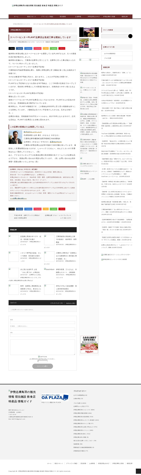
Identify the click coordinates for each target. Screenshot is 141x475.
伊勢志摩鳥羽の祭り (80, 434)
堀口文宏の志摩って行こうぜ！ (83, 440)
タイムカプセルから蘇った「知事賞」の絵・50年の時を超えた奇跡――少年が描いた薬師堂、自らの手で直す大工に (116, 93)
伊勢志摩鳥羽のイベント (81, 430)
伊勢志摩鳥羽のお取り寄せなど (23, 280)
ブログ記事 (107, 58)
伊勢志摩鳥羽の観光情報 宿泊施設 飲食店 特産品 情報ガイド (37, 471)
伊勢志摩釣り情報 (109, 16)
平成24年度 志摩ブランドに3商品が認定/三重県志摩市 (27, 216)
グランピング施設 (47, 16)
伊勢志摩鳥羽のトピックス (26, 42)
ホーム (16, 16)
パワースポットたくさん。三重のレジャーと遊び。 (88, 90)
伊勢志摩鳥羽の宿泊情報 (81, 416)
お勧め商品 (77, 398)
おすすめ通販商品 (109, 53)
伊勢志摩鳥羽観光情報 (81, 413)
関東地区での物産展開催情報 (83, 447)
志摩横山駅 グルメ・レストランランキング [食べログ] (58, 216)
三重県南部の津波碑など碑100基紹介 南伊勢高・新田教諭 (66, 239)
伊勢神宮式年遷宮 (79, 451)
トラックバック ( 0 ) (56, 303)
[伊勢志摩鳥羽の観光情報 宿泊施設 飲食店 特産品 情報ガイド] (37, 5)
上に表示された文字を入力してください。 (42, 359)
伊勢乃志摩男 (55, 42)
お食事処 (78, 16)
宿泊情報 (63, 16)
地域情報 (76, 444)
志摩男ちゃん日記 (35, 274)
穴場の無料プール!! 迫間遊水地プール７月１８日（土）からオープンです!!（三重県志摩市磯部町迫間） (116, 82)
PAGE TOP (138, 471)
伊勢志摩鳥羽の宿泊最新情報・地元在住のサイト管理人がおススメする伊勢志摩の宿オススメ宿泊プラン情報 (88, 78)
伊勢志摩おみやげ (94, 16)
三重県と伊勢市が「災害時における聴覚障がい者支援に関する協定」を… (66, 256)
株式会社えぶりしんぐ (33, 132)
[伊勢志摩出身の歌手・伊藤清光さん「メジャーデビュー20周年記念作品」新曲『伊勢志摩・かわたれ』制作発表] (89, 32)
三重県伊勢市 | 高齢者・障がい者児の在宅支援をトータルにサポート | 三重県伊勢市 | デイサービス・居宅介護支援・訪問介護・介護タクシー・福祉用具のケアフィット (89, 146)
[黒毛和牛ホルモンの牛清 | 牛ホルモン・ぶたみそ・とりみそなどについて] (84, 43)
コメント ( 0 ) (70, 303)
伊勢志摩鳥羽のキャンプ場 (82, 423)
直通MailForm (56, 142)
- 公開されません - (19, 326)
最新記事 (125, 16)
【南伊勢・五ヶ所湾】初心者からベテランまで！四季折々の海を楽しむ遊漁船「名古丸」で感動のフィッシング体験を (116, 194)
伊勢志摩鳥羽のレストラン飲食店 (84, 420)
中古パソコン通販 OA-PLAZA (51, 402)
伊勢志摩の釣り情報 (80, 437)
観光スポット (31, 16)
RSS (26, 424)
